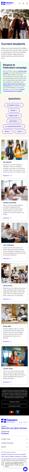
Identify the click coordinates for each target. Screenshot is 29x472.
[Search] (23, 3)
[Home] (7, 3)
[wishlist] (19, 3)
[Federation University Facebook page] (21, 422)
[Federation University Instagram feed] (23, 422)
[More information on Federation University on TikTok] (27, 422)
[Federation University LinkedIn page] (25, 422)
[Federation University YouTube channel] (19, 422)
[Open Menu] (27, 3)
